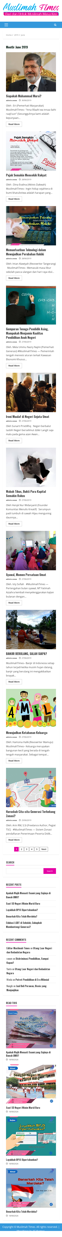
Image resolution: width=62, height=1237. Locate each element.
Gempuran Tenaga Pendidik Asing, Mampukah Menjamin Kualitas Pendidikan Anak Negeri (31, 305)
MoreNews (23, 1231)
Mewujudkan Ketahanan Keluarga (31, 708)
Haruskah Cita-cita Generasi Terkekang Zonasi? (31, 787)
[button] (6, 25)
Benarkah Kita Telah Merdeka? (21, 916)
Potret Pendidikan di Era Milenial (32, 979)
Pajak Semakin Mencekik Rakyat (31, 151)
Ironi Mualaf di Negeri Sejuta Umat (31, 392)
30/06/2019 (26, 100)
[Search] (55, 25)
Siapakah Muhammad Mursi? (31, 72)
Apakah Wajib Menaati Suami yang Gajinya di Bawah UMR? (31, 1028)
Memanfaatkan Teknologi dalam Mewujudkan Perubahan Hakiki (31, 225)
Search (10, 862)
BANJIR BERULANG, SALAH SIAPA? (31, 629)
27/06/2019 (26, 342)
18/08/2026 (13, 1059)
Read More (15, 125)
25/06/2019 (26, 820)
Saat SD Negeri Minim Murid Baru (23, 903)
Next (43, 849)
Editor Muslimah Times (18, 948)
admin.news (11, 100)
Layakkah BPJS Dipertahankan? (22, 910)
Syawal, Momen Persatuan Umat (31, 550)
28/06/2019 (26, 179)
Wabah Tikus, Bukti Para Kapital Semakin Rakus (31, 467)
